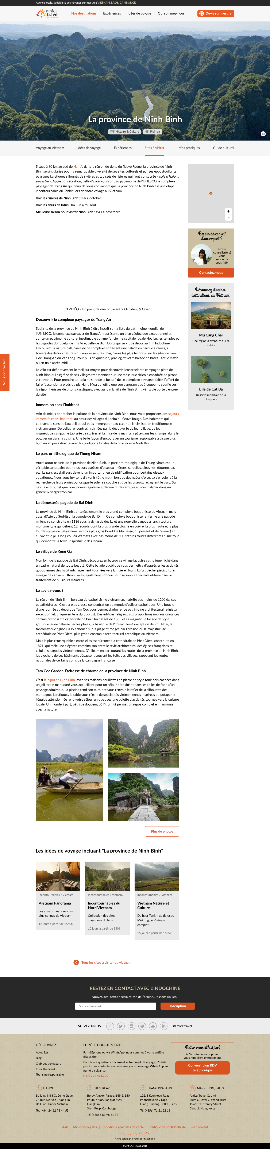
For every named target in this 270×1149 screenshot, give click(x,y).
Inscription (178, 1006)
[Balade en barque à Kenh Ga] (69, 770)
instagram (131, 1026)
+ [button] (228, 211)
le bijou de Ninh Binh (59, 680)
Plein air (155, 131)
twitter (121, 1026)
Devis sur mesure (219, 13)
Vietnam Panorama (55, 903)
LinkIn (163, 1026)
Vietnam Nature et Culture (153, 906)
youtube (153, 1026)
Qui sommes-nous (171, 13)
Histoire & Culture (127, 131)
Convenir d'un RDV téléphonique (202, 1068)
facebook (110, 1026)
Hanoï (77, 166)
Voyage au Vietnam (50, 148)
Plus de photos (162, 831)
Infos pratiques (189, 148)
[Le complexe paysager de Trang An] (143, 743)
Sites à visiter (154, 148)
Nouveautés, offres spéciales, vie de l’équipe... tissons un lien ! (135, 997)
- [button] (228, 218)
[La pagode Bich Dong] (143, 797)
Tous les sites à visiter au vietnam (106, 962)
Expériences (112, 13)
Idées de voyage (139, 13)
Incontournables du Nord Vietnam (104, 906)
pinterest (142, 1026)
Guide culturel (223, 148)
